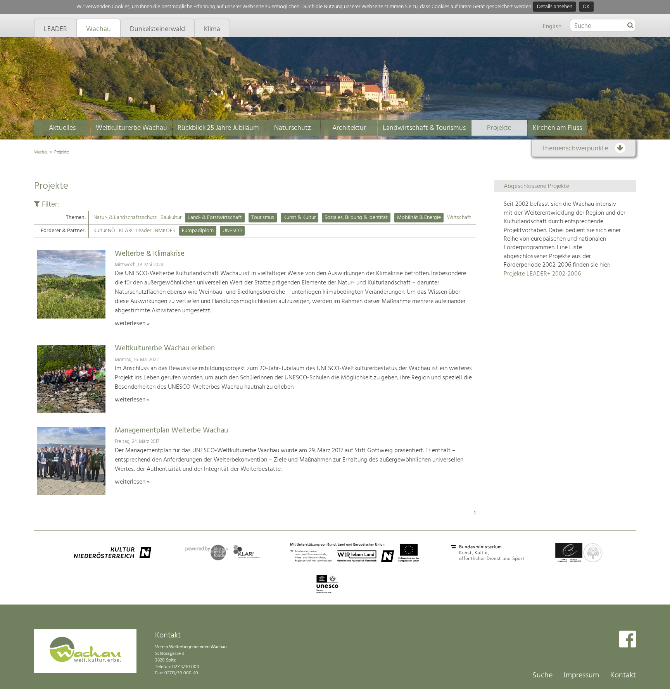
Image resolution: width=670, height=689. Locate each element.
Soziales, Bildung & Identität (356, 217)
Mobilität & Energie (419, 217)
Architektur (349, 128)
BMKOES (165, 230)
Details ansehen (554, 6)
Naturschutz (292, 128)
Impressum (581, 675)
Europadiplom (198, 230)
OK (586, 6)
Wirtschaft (459, 217)
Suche (542, 675)
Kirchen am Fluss (557, 128)
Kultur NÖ (104, 230)
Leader (143, 230)
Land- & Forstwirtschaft (215, 217)
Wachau (41, 152)
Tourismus (262, 217)
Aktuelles (62, 128)
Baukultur (171, 217)
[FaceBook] (627, 640)
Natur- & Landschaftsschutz (125, 217)
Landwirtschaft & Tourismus (424, 128)
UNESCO (232, 230)
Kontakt (623, 675)
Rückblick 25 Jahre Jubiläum (218, 128)
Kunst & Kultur (299, 217)
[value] (630, 26)
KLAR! (125, 230)
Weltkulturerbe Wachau (131, 128)
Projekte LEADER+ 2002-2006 (542, 274)
